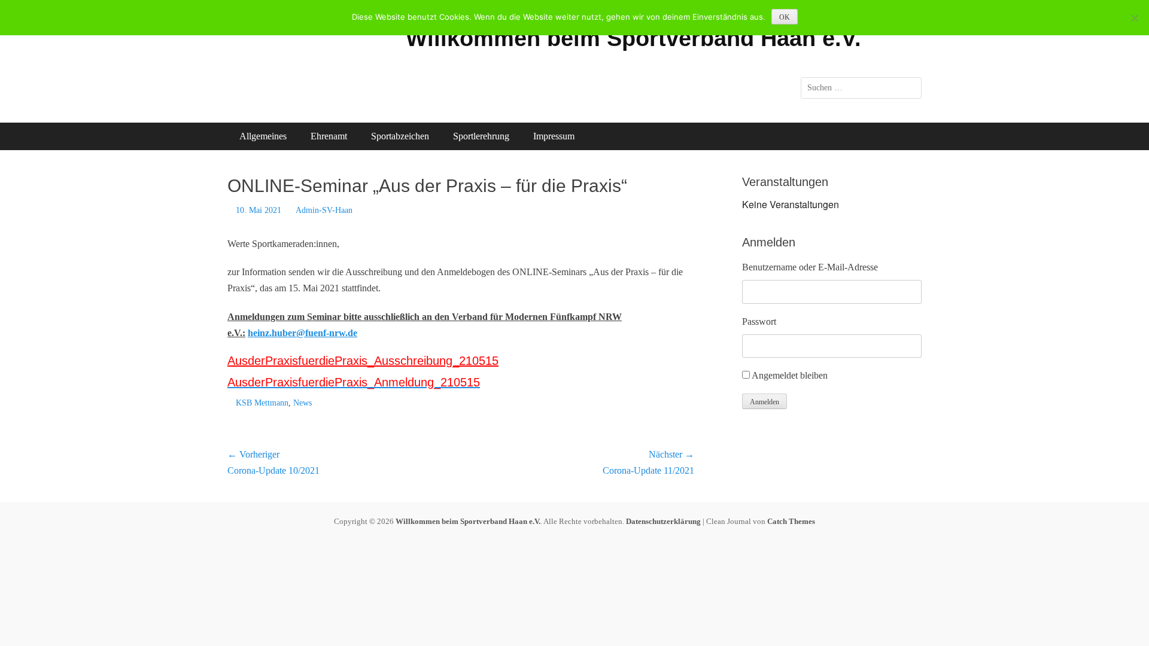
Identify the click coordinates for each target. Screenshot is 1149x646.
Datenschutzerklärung (663, 521)
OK (784, 17)
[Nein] (1134, 18)
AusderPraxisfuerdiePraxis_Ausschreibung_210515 (362, 360)
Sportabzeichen (400, 136)
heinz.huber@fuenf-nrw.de (302, 333)
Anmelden (764, 402)
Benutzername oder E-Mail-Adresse (810, 267)
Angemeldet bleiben (790, 375)
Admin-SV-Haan (324, 210)
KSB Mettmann (262, 402)
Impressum (553, 136)
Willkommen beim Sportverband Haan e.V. (633, 38)
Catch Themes (791, 521)
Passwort (759, 321)
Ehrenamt (329, 136)
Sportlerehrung (481, 136)
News (302, 402)
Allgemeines (263, 136)
